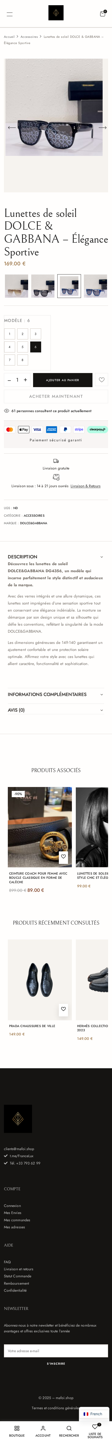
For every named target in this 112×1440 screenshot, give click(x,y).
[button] (102, 14)
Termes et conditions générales (56, 1408)
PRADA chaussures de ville (32, 1026)
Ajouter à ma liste (101, 379)
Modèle (17, 321)
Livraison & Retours (86, 486)
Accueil (9, 36)
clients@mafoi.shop (19, 1148)
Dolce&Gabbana (33, 523)
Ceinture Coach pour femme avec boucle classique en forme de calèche (38, 877)
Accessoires (29, 36)
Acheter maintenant (56, 396)
